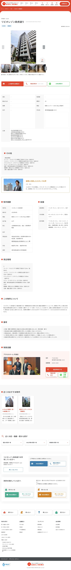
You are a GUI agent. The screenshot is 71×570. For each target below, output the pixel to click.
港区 (11, 8)
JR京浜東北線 (14, 132)
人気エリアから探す (5, 537)
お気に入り (40, 527)
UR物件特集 (5, 546)
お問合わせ (64, 3)
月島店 (20, 527)
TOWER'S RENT (6, 542)
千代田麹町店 (22, 529)
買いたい (26, 3)
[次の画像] (44, 47)
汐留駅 (17, 136)
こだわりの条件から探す (6, 529)
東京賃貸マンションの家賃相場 (8, 550)
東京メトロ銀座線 (15, 133)
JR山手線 (13, 130)
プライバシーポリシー (14, 559)
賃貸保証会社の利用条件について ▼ (21, 241)
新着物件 (3, 532)
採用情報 (58, 527)
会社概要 (58, 524)
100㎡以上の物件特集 (7, 548)
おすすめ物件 (4, 534)
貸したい (31, 3)
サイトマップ (4, 559)
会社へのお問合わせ (60, 529)
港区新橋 (50, 110)
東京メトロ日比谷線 (15, 139)
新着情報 (40, 524)
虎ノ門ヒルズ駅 (23, 139)
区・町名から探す (5, 527)
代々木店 (21, 524)
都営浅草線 (13, 135)
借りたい (22, 3)
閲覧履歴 (40, 529)
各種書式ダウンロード (43, 532)
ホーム (2, 8)
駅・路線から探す (5, 524)
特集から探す (4, 540)
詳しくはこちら (13, 470)
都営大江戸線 (14, 138)
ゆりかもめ (13, 136)
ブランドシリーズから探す (8, 544)
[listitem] (5, 68)
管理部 (20, 532)
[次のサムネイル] (46, 68)
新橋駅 (16, 130)
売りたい (36, 3)
